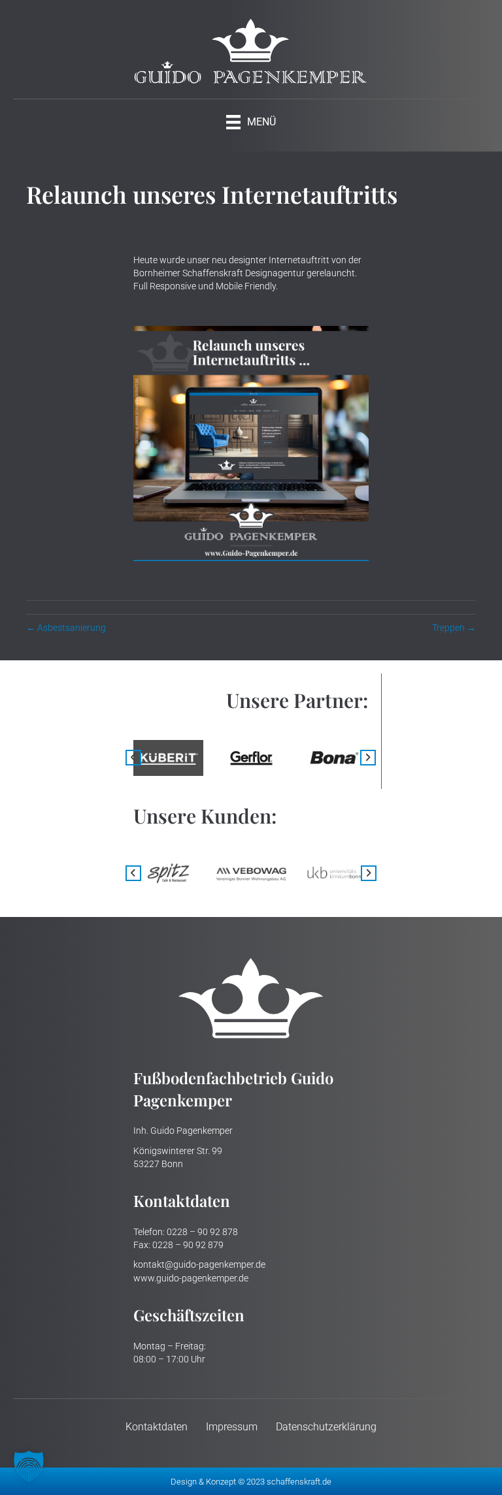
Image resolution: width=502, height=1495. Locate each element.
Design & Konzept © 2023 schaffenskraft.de (251, 1482)
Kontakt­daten (157, 1427)
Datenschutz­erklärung (326, 1427)
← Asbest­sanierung (66, 627)
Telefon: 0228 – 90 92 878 (185, 1232)
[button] (133, 757)
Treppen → (454, 627)
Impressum (232, 1427)
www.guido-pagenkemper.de (190, 1278)
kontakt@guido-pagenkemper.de (199, 1264)
